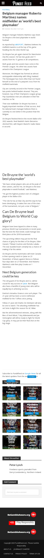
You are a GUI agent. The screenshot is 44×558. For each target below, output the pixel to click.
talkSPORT (19, 44)
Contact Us (8, 554)
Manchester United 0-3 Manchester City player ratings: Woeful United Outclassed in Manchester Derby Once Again (32, 394)
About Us (7, 549)
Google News (30, 373)
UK (37, 413)
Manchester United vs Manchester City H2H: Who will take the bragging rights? (32, 411)
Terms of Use (34, 554)
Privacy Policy (21, 554)
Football (6, 10)
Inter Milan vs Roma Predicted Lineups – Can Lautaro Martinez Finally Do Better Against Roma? (11, 427)
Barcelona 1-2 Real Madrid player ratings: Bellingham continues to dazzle (32, 444)
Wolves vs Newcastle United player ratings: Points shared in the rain (12, 444)
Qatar (25, 283)
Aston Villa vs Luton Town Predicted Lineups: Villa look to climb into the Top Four (32, 427)
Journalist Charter (21, 549)
